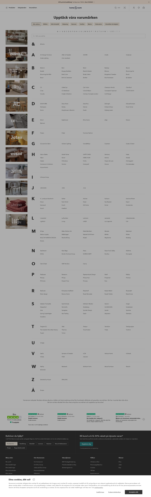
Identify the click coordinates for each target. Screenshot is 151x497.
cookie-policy (98, 487)
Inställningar (100, 492)
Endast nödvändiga (114, 492)
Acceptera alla (133, 492)
